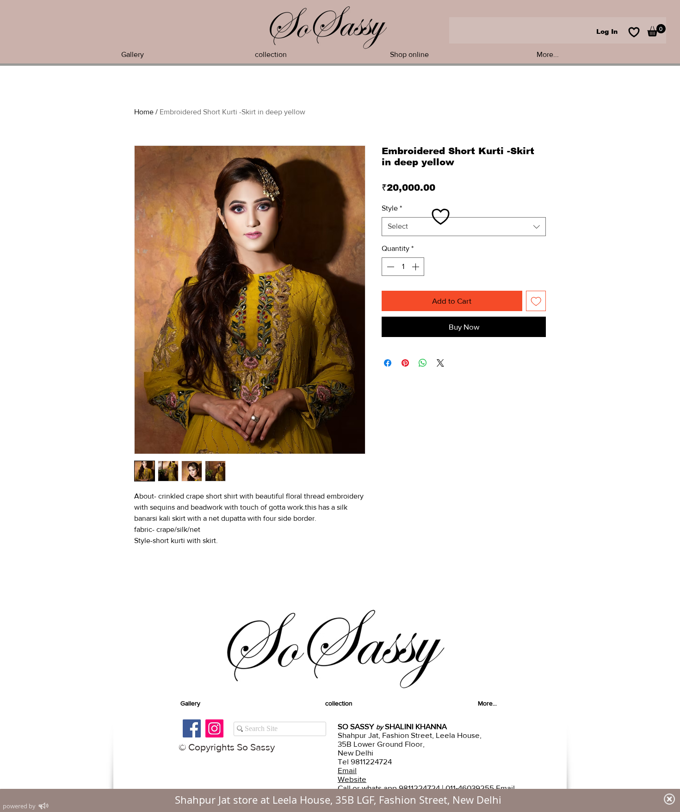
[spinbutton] (403, 266)
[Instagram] (214, 728)
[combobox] (464, 226)
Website (352, 779)
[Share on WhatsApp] (422, 363)
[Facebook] (192, 728)
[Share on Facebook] (387, 363)
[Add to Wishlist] (536, 301)
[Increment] (416, 266)
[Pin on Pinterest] (405, 363)
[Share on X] (440, 363)
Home (144, 112)
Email (347, 770)
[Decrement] (389, 266)
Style (392, 208)
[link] (656, 30)
